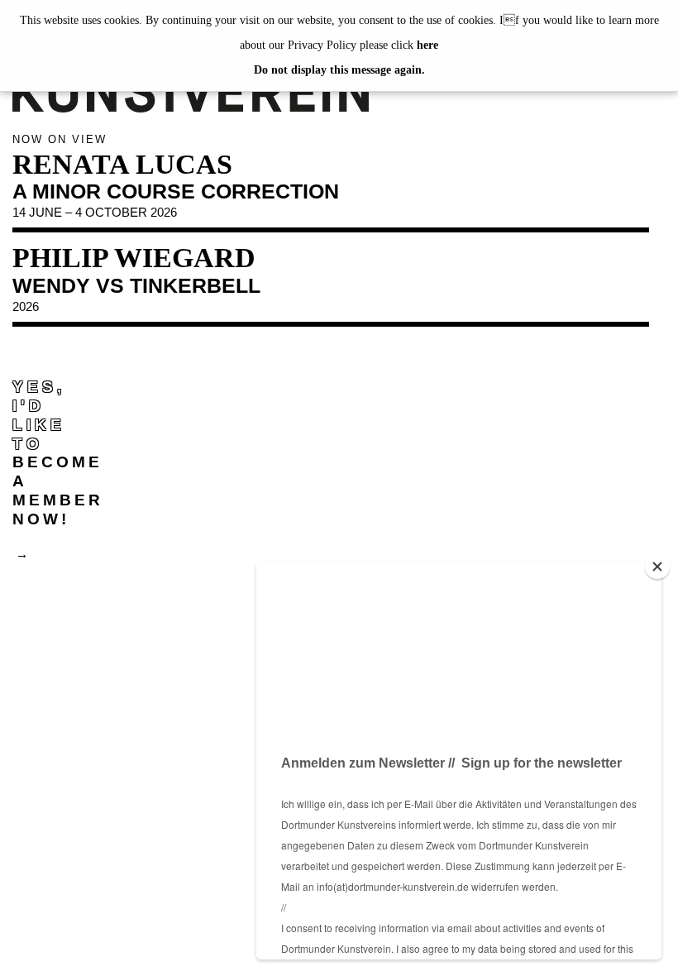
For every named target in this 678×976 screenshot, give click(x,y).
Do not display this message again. (339, 70)
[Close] (657, 566)
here (427, 45)
